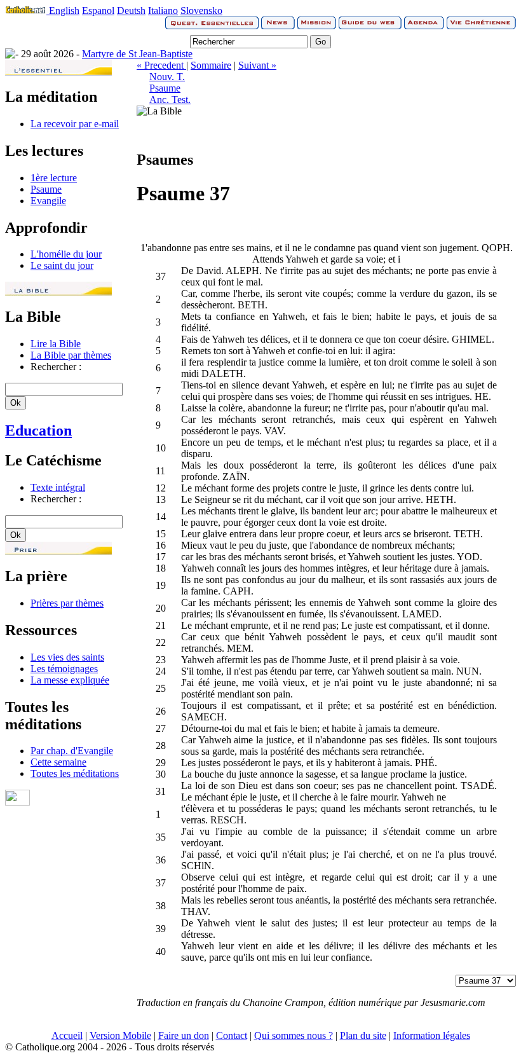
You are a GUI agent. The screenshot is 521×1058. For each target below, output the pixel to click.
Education (38, 430)
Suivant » (257, 65)
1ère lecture (53, 177)
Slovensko (201, 10)
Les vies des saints (67, 657)
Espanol (98, 10)
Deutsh (131, 10)
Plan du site (363, 1035)
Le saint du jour (61, 265)
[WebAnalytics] (17, 802)
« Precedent (161, 65)
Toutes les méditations (74, 773)
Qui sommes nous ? (293, 1035)
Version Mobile (120, 1035)
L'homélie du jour (66, 254)
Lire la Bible (55, 343)
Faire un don (183, 1035)
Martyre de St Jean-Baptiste (137, 53)
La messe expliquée (69, 680)
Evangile (48, 200)
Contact (231, 1035)
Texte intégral (57, 487)
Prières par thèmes (67, 603)
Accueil (67, 1035)
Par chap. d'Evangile (71, 750)
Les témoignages (64, 668)
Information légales (431, 1035)
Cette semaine (58, 762)
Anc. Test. (170, 99)
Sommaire (211, 65)
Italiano (163, 10)
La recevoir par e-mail (74, 123)
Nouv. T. (167, 76)
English (64, 10)
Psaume (46, 189)
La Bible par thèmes (70, 355)
